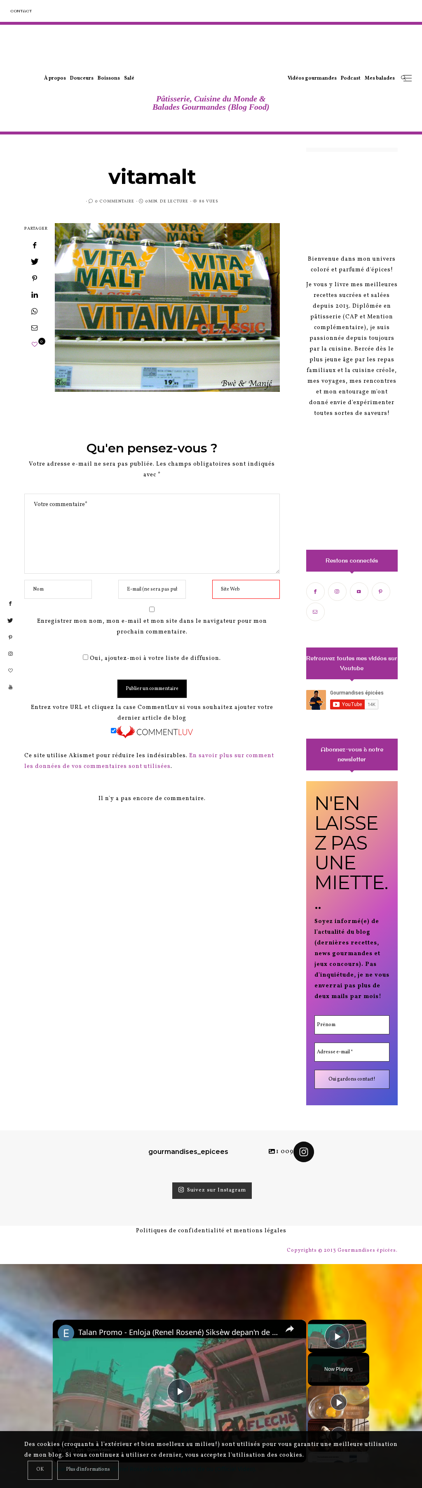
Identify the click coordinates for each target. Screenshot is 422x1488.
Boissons (109, 78)
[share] (289, 1328)
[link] (66, 1333)
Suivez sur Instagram (216, 1190)
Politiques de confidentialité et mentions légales (211, 1231)
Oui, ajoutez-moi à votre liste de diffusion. (154, 658)
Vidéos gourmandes (312, 78)
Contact (21, 11)
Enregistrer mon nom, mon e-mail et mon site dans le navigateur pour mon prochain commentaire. (152, 626)
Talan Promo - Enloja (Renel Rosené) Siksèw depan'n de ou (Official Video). (178, 1332)
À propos (55, 78)
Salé (129, 78)
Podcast (351, 78)
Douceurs (82, 78)
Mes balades (380, 78)
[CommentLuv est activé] (154, 732)
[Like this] (35, 345)
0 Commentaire (114, 201)
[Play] (339, 1402)
